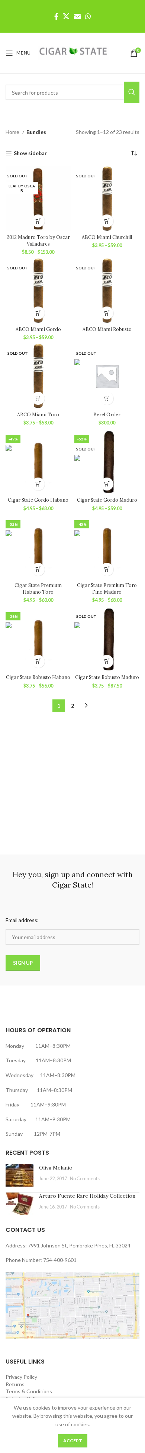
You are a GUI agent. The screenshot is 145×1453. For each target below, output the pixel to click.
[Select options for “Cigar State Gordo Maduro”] (106, 484)
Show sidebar (30, 153)
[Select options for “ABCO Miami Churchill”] (106, 220)
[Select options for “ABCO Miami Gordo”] (38, 312)
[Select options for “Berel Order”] (106, 398)
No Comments (85, 1178)
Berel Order (106, 414)
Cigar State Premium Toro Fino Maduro (107, 588)
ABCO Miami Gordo (38, 329)
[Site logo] (73, 52)
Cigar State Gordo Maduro (107, 500)
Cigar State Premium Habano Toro (38, 588)
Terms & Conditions (29, 1391)
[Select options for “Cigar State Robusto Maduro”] (106, 661)
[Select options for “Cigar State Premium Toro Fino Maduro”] (106, 569)
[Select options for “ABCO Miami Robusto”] (106, 312)
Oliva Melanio (55, 1167)
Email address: (22, 920)
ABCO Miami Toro (38, 414)
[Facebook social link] (56, 16)
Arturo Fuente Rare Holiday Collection (87, 1196)
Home (13, 132)
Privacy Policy (21, 1377)
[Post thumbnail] (19, 1175)
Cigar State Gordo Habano (38, 500)
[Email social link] (77, 16)
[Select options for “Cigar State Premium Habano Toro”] (38, 569)
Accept (72, 1440)
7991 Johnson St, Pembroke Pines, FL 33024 (79, 1245)
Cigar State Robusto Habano (38, 677)
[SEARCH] (131, 92)
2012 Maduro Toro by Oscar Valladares (38, 240)
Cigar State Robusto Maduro (107, 677)
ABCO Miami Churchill (107, 237)
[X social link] (66, 16)
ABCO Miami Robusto (107, 329)
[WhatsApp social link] (88, 16)
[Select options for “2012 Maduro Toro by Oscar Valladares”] (38, 220)
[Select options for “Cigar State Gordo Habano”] (38, 484)
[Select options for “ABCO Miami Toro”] (38, 398)
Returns (15, 1384)
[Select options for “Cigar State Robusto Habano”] (38, 661)
